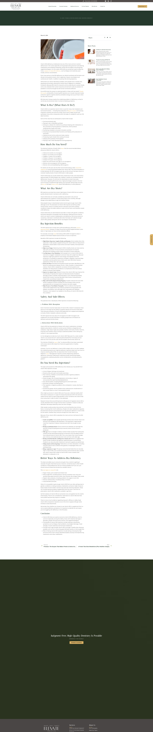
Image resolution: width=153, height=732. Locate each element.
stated (47, 353)
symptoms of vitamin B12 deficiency (52, 71)
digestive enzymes (72, 110)
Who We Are (94, 6)
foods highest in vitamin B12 (49, 470)
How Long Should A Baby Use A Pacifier (103, 69)
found (55, 233)
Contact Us (102, 6)
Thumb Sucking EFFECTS (103, 59)
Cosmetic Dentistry (63, 6)
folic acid (44, 184)
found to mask (55, 184)
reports (56, 342)
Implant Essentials (52, 6)
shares (62, 148)
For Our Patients (85, 6)
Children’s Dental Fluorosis (103, 49)
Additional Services (74, 6)
